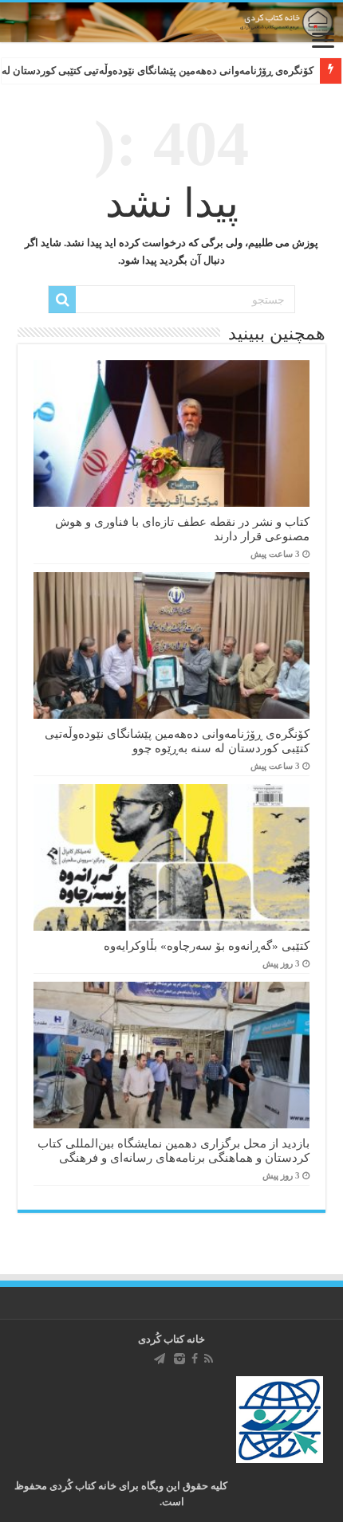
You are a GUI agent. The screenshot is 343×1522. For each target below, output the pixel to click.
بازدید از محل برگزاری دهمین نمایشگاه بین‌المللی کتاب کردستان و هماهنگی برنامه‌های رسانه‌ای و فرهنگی (173, 1150)
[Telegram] (159, 1358)
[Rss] (209, 1358)
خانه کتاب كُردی (171, 1339)
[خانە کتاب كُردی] (171, 22)
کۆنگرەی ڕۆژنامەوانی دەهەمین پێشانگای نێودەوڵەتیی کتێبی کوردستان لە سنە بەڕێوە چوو (177, 741)
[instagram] (179, 1358)
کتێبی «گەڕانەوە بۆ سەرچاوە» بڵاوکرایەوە (206, 945)
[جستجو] (62, 299)
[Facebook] (194, 1358)
